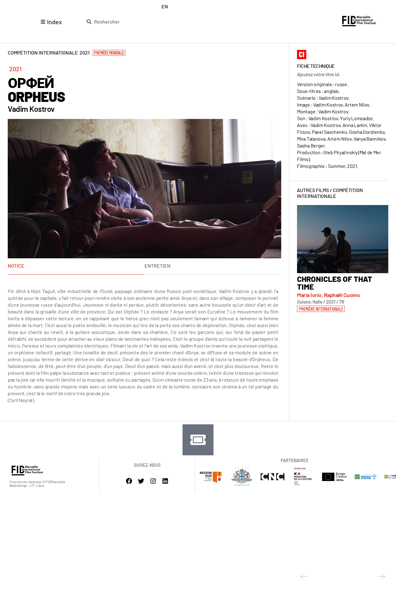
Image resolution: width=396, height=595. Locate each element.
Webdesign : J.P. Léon (26, 485)
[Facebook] (129, 481)
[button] (321, 309)
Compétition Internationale (330, 193)
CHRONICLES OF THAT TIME (334, 282)
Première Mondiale (109, 52)
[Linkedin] (165, 481)
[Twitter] (141, 481)
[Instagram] (153, 481)
